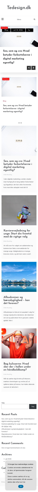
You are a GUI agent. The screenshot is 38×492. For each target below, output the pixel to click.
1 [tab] (17, 122)
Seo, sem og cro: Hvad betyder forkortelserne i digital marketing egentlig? (17, 109)
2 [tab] (19, 122)
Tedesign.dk (19, 8)
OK (21, 486)
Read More (12, 68)
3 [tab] (21, 122)
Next (33, 68)
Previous (29, 68)
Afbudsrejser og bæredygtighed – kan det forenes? (17, 300)
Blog (6, 30)
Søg (3, 403)
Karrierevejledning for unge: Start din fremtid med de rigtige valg (17, 233)
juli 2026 (8, 459)
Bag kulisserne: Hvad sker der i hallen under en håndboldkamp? (17, 366)
